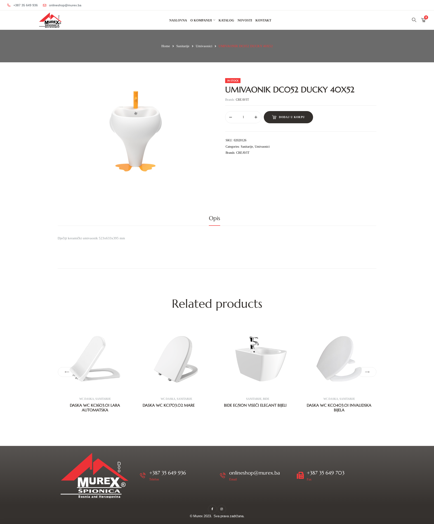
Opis (214, 218)
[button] (67, 372)
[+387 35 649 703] (300, 475)
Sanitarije (182, 46)
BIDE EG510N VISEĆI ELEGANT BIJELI (255, 405)
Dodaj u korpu (292, 117)
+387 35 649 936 (167, 473)
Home (165, 46)
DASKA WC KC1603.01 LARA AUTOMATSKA (95, 407)
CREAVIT (242, 99)
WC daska (86, 399)
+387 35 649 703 (325, 473)
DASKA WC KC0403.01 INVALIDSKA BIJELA (339, 407)
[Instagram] (221, 509)
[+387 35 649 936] (142, 475)
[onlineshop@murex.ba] (222, 475)
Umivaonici (204, 46)
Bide (266, 399)
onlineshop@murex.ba (254, 473)
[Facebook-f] (212, 509)
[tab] (217, 218)
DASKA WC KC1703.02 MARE (169, 405)
